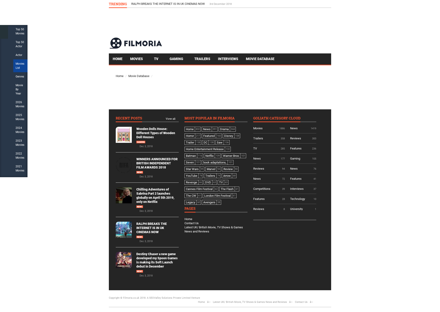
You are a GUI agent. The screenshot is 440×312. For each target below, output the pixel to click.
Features (296, 148)
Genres (20, 76)
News (140, 172)
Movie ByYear (19, 89)
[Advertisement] (247, 22)
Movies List (20, 65)
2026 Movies (20, 104)
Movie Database (260, 59)
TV (156, 59)
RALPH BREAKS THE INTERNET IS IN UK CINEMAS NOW (151, 228)
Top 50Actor (20, 44)
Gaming (177, 59)
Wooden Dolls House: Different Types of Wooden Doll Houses (155, 133)
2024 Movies (20, 130)
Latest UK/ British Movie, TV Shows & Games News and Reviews (250, 302)
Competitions (261, 188)
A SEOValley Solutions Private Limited (168, 297)
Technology (297, 198)
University (296, 208)
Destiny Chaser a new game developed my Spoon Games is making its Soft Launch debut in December (198, 4)
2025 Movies (20, 117)
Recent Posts (129, 118)
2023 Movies (20, 142)
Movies (137, 59)
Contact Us (191, 223)
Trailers (202, 59)
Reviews (295, 138)
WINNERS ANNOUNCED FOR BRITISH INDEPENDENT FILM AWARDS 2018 (157, 163)
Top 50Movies (20, 31)
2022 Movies (20, 155)
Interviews (228, 59)
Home (117, 59)
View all (170, 118)
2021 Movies (20, 168)
